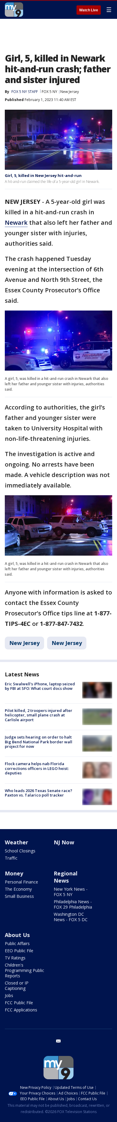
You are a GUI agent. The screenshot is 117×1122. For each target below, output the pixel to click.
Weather (16, 842)
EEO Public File (19, 950)
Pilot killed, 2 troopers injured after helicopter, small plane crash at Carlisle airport (38, 715)
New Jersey (69, 91)
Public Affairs (17, 943)
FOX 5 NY (49, 91)
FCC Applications (21, 1010)
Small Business (19, 896)
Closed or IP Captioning (16, 985)
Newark (16, 222)
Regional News (65, 877)
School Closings (20, 851)
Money (14, 873)
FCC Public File (19, 1002)
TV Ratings (15, 958)
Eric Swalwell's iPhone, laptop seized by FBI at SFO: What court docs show (40, 686)
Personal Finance (21, 882)
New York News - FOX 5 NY (71, 891)
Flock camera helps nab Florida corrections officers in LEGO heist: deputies (37, 768)
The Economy (18, 889)
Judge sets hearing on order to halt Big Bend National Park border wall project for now (38, 741)
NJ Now (64, 842)
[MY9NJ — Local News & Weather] (14, 9)
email (58, 1041)
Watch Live (88, 10)
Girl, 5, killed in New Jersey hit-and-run (43, 175)
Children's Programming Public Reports (24, 970)
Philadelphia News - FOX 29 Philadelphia (73, 904)
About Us (17, 934)
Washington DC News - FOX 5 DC (71, 916)
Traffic (11, 858)
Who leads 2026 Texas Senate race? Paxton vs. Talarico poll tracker (38, 793)
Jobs (9, 995)
